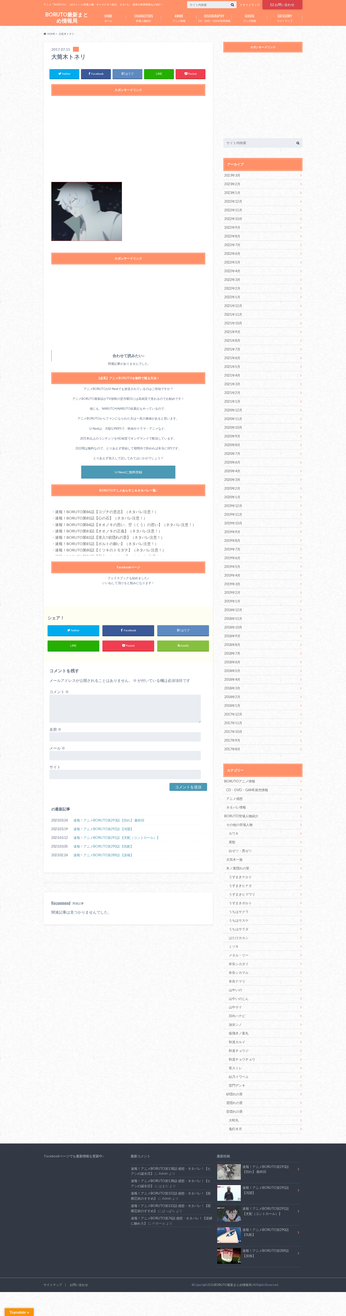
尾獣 (232, 842)
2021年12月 (233, 306)
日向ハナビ (237, 1016)
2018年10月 (233, 627)
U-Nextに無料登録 (128, 472)
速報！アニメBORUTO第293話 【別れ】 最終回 (108, 820)
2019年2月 (232, 592)
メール (57, 748)
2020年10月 (233, 427)
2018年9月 (232, 636)
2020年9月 (232, 436)
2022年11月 (233, 210)
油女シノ (235, 1024)
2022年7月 (232, 245)
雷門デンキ (237, 1085)
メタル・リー (239, 955)
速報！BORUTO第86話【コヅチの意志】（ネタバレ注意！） (106, 511)
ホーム (108, 17)
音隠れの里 (234, 1111)
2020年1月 (232, 497)
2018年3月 (232, 688)
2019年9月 (232, 532)
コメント (59, 691)
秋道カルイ (237, 1042)
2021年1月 (232, 401)
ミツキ (234, 946)
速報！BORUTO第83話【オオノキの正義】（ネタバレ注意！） (108, 531)
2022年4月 (232, 271)
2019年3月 (232, 584)
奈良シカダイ (239, 964)
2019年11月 (233, 514)
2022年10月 (233, 219)
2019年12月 (233, 506)
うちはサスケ (239, 920)
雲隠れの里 (234, 1103)
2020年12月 (233, 410)
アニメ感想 (234, 799)
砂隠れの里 (234, 1094)
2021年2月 (232, 393)
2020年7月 (232, 454)
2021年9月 (232, 332)
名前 (55, 729)
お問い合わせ (284, 5)
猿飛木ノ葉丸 (239, 1033)
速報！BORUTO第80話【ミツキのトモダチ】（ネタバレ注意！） (110, 550)
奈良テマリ (237, 981)
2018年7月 (232, 653)
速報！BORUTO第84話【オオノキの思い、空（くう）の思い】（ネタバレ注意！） (125, 524)
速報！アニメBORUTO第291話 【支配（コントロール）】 (116, 838)
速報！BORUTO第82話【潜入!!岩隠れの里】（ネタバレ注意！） (110, 537)
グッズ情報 (249, 17)
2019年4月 (232, 575)
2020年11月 (233, 419)
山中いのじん (239, 999)
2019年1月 (232, 601)
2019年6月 (232, 558)
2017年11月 (233, 723)
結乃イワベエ (239, 1077)
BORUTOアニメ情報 (239, 781)
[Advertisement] (128, 141)
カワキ (234, 833)
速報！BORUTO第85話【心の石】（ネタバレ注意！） (101, 518)
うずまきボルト (240, 903)
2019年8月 (232, 540)
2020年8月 (232, 445)
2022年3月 (232, 280)
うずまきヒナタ (240, 886)
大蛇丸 (234, 1120)
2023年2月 (232, 184)
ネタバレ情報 (236, 807)
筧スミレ (235, 1068)
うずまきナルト (240, 877)
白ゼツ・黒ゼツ (240, 851)
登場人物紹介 (143, 17)
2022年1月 (232, 297)
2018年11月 (233, 619)
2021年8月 (232, 340)
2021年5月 (232, 367)
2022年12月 (233, 201)
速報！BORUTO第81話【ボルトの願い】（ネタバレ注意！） (106, 543)
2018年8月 (232, 645)
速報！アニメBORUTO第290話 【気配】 (103, 846)
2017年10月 (233, 732)
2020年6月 (232, 462)
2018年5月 (232, 671)
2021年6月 (232, 358)
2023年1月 (232, 193)
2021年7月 (232, 349)
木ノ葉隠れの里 (237, 868)
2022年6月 (232, 253)
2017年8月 (232, 749)
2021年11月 (233, 314)
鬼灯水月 (235, 1129)
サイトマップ (251, 5)
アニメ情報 (179, 17)
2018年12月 (233, 610)
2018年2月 (232, 697)
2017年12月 (233, 714)
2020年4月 (232, 471)
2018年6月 (232, 662)
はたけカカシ (239, 938)
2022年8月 (232, 236)
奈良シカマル (239, 972)
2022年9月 (232, 227)
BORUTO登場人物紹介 (241, 816)
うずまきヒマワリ (242, 894)
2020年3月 (232, 480)
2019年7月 (232, 549)
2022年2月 (232, 288)
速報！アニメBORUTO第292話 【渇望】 (103, 829)
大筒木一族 (234, 859)
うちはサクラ (239, 912)
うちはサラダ (239, 929)
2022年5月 (232, 262)
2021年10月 (233, 323)
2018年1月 (232, 705)
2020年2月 (232, 488)
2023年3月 (232, 175)
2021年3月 (232, 384)
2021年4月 (232, 375)
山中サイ (235, 1007)
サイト (55, 767)
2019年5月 (232, 567)
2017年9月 (232, 740)
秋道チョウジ (239, 1051)
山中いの (235, 990)
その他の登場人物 (239, 825)
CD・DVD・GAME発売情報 (214, 17)
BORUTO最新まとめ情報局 (67, 17)
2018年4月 (232, 679)
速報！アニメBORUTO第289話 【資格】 (103, 855)
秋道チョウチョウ (242, 1059)
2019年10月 (233, 523)
